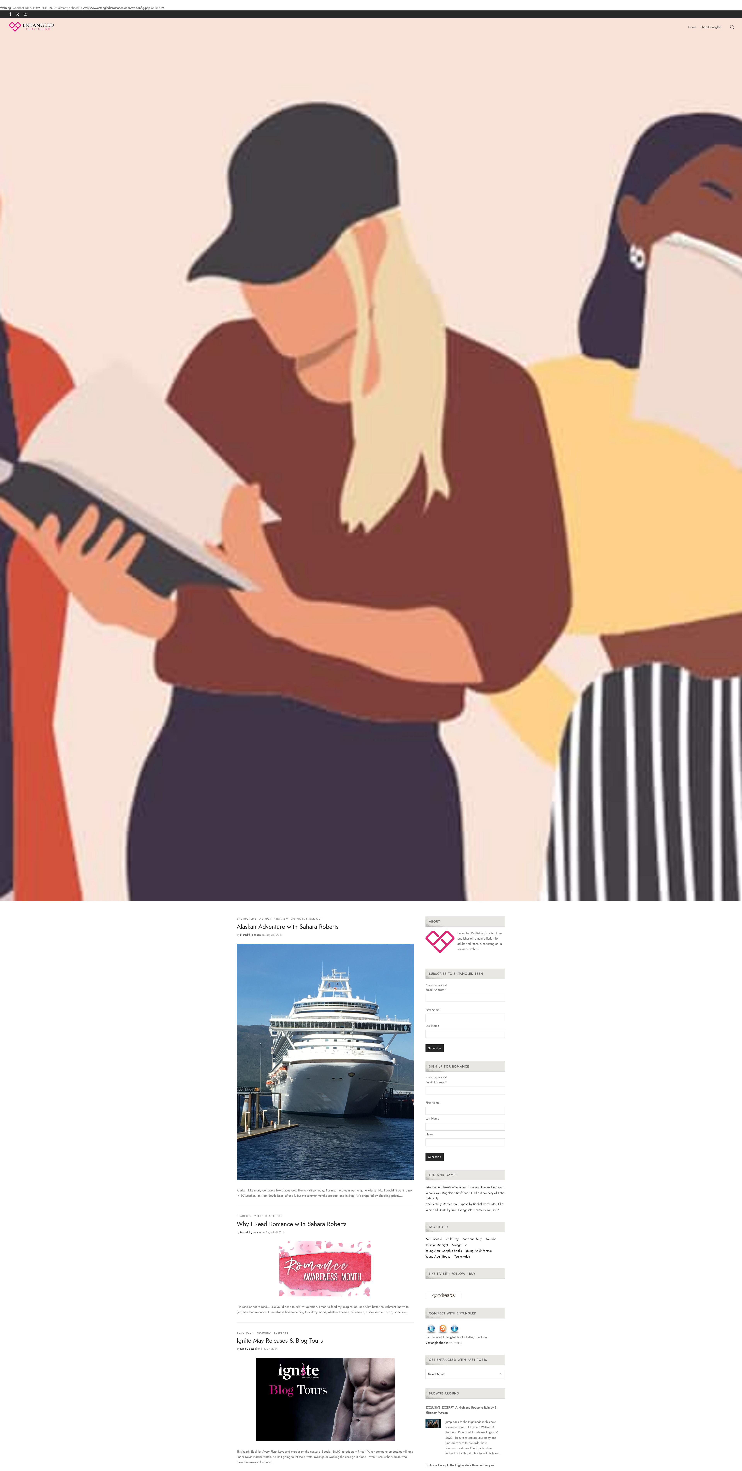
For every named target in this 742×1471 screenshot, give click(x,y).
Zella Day (452, 1239)
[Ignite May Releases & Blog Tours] (325, 1399)
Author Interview (273, 919)
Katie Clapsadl (248, 1348)
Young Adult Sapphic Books (443, 1250)
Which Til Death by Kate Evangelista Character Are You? (462, 1210)
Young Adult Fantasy (479, 1250)
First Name (432, 1010)
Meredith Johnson (250, 934)
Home (692, 27)
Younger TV (459, 1245)
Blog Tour (245, 1333)
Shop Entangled (710, 27)
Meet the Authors (268, 1216)
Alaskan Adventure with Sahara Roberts (288, 926)
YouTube (491, 1239)
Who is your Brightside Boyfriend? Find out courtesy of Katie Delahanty (464, 1195)
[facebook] (10, 14)
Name (429, 1134)
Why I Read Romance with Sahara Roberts (291, 1223)
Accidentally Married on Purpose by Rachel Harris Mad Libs (464, 1204)
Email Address (436, 989)
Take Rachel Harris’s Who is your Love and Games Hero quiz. (465, 1187)
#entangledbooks (436, 1343)
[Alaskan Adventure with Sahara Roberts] (325, 1062)
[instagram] (25, 14)
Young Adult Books (437, 1256)
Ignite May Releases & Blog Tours (280, 1340)
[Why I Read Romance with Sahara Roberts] (325, 1268)
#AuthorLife (246, 919)
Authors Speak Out (306, 919)
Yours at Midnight (436, 1245)
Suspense (281, 1333)
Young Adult (462, 1256)
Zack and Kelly (472, 1239)
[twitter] (17, 14)
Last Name (432, 1025)
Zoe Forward (433, 1239)
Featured (244, 1216)
